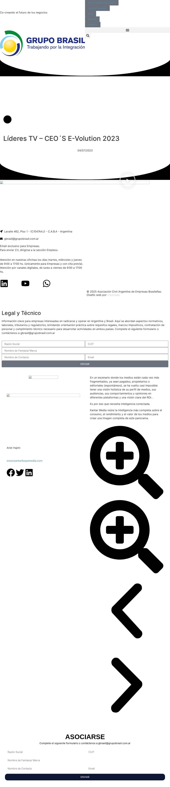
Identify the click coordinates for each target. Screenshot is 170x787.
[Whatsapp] (46, 283)
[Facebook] (11, 472)
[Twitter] (20, 472)
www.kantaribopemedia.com (24, 460)
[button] (127, 30)
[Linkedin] (4, 283)
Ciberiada (113, 295)
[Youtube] (25, 283)
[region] (85, 304)
